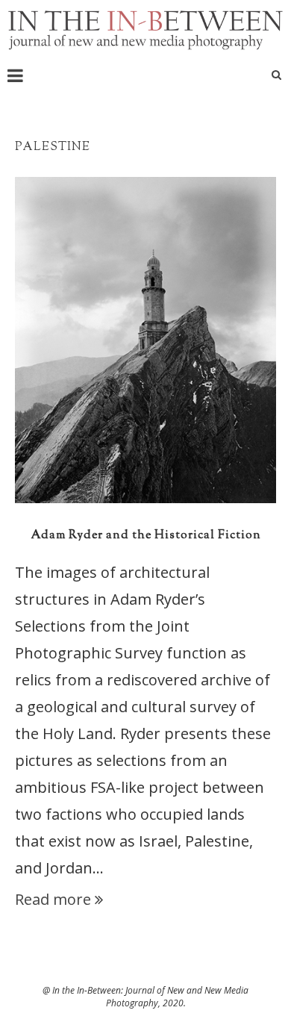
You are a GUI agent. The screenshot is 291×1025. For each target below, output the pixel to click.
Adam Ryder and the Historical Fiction (146, 535)
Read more (53, 899)
